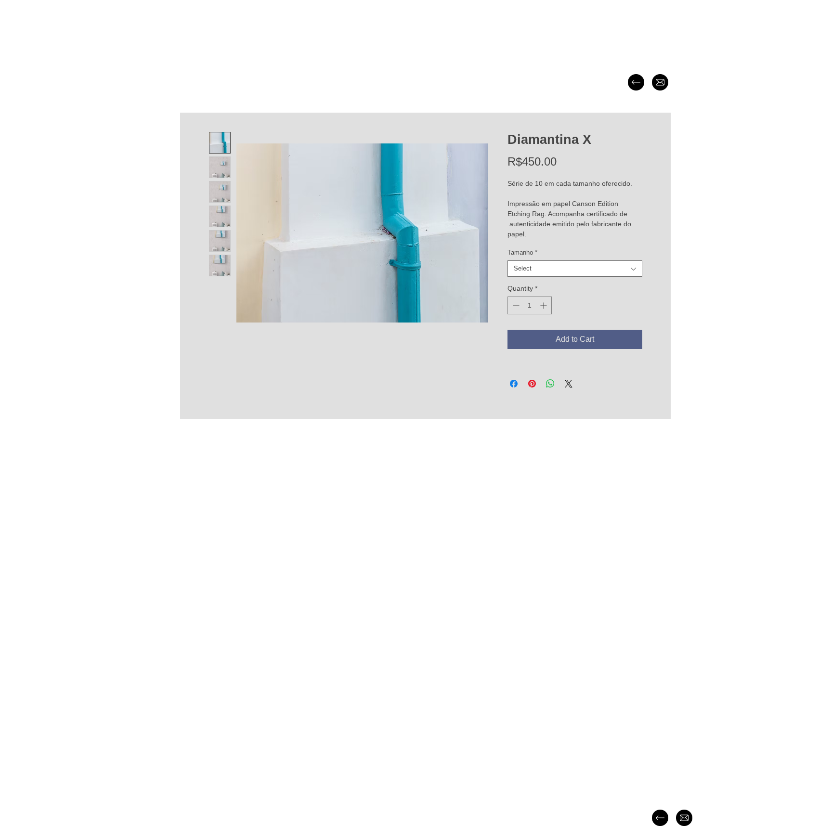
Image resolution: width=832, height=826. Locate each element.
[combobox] (574, 268)
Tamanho (522, 252)
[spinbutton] (529, 305)
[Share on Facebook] (514, 383)
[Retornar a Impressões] (660, 818)
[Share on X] (568, 383)
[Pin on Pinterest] (532, 383)
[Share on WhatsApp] (550, 383)
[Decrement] (515, 305)
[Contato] (660, 82)
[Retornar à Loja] (636, 82)
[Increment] (544, 305)
